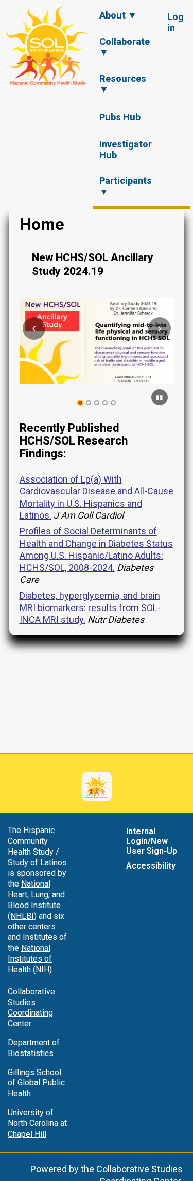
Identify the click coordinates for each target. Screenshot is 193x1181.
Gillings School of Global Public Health (36, 1083)
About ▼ (118, 15)
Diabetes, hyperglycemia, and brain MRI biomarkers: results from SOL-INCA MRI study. (90, 607)
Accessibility (151, 866)
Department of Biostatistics (34, 1048)
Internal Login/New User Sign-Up (151, 841)
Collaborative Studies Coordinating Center (31, 1007)
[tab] (80, 403)
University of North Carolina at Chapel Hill (37, 1123)
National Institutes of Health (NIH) (30, 958)
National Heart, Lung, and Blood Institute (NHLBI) (36, 899)
